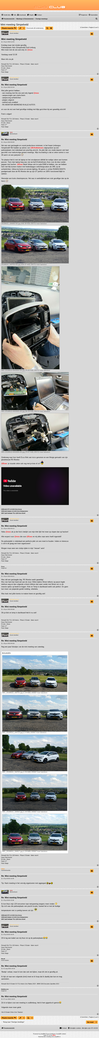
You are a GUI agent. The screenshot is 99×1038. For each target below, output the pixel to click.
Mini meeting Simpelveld (14, 24)
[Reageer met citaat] (91, 33)
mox (11, 132)
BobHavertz (5, 989)
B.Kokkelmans (14, 31)
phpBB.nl (57, 1036)
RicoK (3, 958)
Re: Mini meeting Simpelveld (14, 85)
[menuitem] (13, 14)
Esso (3, 566)
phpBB (43, 1034)
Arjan (3, 868)
